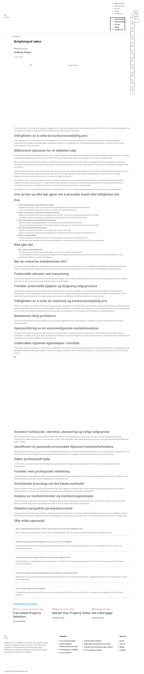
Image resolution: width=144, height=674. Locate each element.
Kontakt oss (118, 14)
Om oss (117, 9)
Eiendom (17, 36)
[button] (117, 16)
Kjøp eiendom (119, 3)
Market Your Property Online (71, 613)
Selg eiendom (119, 6)
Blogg (116, 11)
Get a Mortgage (102, 613)
